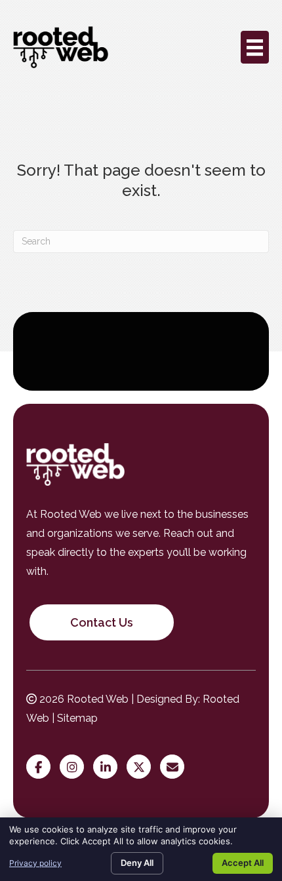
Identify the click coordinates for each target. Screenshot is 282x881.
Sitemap (77, 718)
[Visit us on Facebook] (41, 768)
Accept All (243, 862)
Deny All (137, 862)
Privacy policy (35, 863)
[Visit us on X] (142, 768)
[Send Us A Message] (175, 768)
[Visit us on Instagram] (75, 768)
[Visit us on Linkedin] (108, 768)
